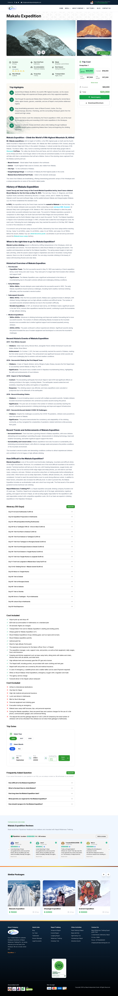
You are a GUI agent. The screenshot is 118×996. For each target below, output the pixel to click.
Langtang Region (55, 935)
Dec (19, 749)
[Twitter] (18, 2)
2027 (21, 738)
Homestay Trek (55, 941)
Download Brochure (95, 103)
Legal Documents (37, 941)
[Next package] (108, 874)
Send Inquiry (96, 97)
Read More (11, 952)
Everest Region (55, 933)
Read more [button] (14, 856)
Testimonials (35, 935)
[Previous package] (104, 874)
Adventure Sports (76, 941)
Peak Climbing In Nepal (77, 930)
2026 (13, 738)
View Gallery (105, 53)
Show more (94, 82)
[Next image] (43, 52)
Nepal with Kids (75, 933)
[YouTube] (16, 2)
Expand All (71, 506)
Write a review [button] (101, 836)
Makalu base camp (21, 236)
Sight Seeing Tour (76, 935)
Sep (12, 749)
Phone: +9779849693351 (98, 940)
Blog (33, 930)
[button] (41, 38)
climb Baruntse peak (37, 233)
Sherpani (10, 151)
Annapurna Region (56, 930)
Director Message (37, 938)
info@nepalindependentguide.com (100, 942)
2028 (29, 738)
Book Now (63, 758)
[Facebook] (14, 2)
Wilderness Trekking (56, 938)
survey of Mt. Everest (62, 207)
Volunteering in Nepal (77, 938)
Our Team (35, 933)
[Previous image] (39, 52)
